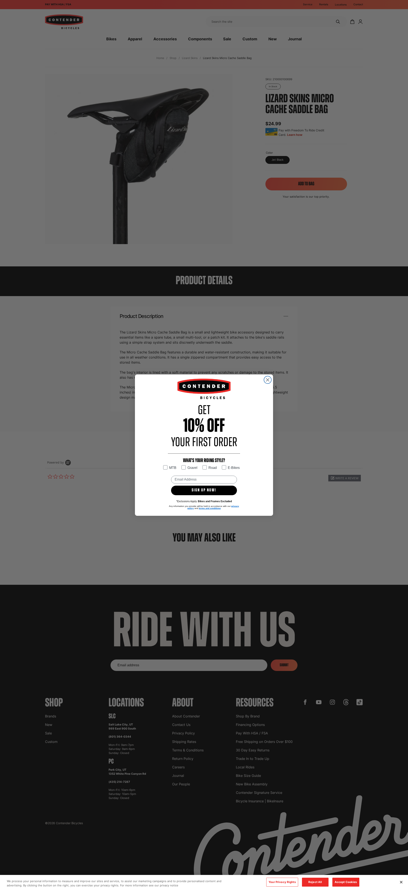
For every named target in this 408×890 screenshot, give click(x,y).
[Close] (401, 882)
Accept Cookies (346, 882)
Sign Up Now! (204, 490)
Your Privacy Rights (282, 882)
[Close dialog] (267, 380)
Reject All (315, 882)
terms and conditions (210, 508)
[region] (204, 882)
